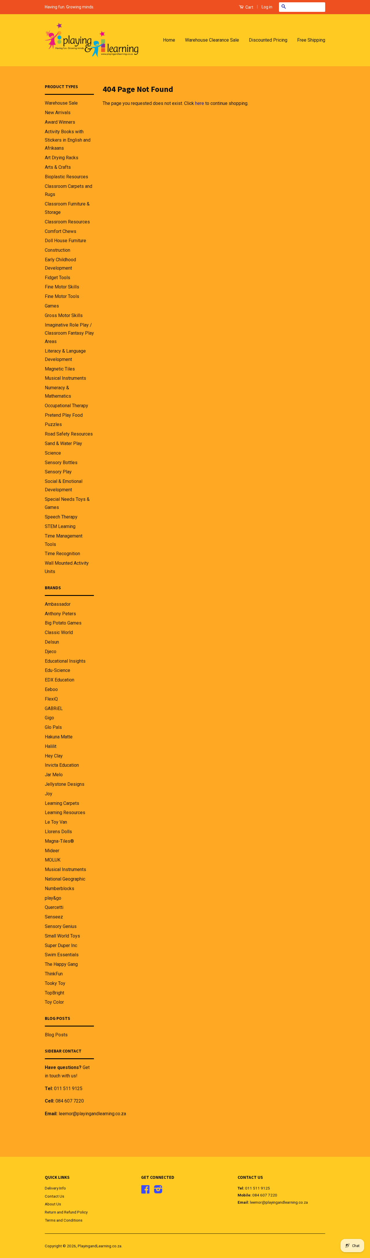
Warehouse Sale (61, 103)
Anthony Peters (60, 613)
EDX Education (59, 680)
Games (52, 306)
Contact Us (54, 1196)
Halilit (50, 746)
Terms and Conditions (63, 1220)
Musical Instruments (65, 378)
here (199, 103)
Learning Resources (65, 812)
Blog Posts (56, 1034)
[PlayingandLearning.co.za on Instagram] (158, 1191)
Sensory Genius (61, 926)
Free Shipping (311, 40)
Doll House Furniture (65, 240)
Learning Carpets (62, 803)
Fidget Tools (57, 277)
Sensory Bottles (61, 462)
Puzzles (53, 424)
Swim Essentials (62, 954)
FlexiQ (51, 699)
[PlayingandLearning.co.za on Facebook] (145, 1191)
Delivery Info (55, 1188)
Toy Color (54, 1002)
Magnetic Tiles (60, 369)
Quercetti (54, 907)
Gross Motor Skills (64, 315)
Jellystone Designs (64, 784)
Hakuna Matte (59, 737)
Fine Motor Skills (62, 287)
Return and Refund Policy (66, 1212)
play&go (53, 898)
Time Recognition (62, 553)
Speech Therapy (61, 517)
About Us (53, 1204)
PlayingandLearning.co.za (99, 1246)
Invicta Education (62, 765)
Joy (48, 793)
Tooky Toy (55, 983)
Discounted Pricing (268, 40)
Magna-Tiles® (59, 841)
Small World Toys (62, 936)
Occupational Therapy (66, 405)
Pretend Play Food (64, 415)
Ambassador (58, 604)
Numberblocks (59, 888)
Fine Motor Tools (62, 296)
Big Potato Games (63, 623)
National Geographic (65, 879)
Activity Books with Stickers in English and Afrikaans (67, 140)
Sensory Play (58, 472)
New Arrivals (58, 112)
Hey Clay (54, 756)
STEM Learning (60, 526)
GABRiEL (54, 708)
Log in (267, 7)
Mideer (52, 850)
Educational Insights (65, 661)
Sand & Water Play (63, 443)
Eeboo (51, 689)
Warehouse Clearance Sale (212, 40)
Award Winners (60, 122)
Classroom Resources (67, 222)
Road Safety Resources (69, 434)
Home (169, 40)
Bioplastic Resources (66, 176)
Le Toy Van (56, 822)
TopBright (54, 993)
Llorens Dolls (58, 831)
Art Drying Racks (61, 157)
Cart (249, 7)
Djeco (50, 651)
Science (53, 453)
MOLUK (52, 860)
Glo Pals (53, 727)
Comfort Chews (60, 231)
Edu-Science (57, 670)
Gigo (49, 717)
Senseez (54, 917)
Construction (57, 250)
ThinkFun (54, 974)
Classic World (59, 632)
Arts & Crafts (58, 167)
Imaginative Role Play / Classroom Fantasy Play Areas (69, 333)
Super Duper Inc (61, 945)
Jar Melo (54, 774)
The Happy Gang (61, 964)
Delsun (52, 642)
